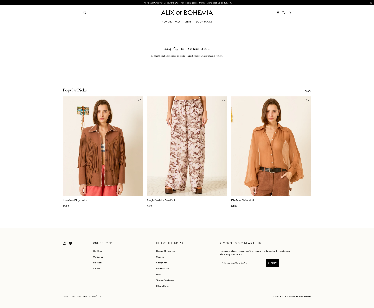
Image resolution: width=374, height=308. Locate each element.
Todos (307, 90)
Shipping (160, 257)
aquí (197, 56)
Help (158, 274)
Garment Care (162, 268)
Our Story (97, 251)
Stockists (97, 263)
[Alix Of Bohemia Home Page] (187, 12)
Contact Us (98, 257)
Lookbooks (204, 21)
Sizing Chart (161, 263)
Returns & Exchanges (165, 251)
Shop (188, 21)
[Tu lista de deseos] (283, 12)
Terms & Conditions (165, 280)
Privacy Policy (162, 286)
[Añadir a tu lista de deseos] (139, 99)
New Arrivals (171, 21)
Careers (97, 268)
